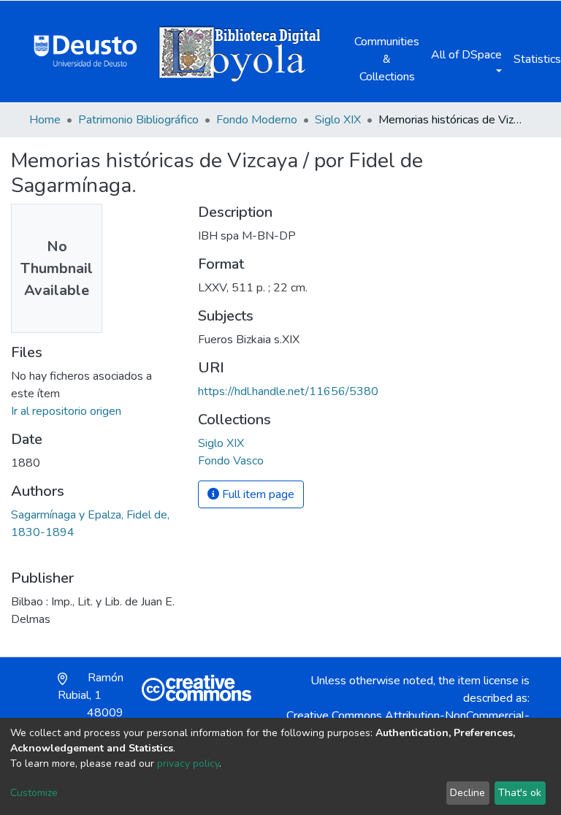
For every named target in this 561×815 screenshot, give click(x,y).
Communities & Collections (386, 59)
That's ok (519, 793)
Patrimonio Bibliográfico (138, 120)
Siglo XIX (338, 120)
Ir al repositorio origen (66, 411)
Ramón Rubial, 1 (90, 704)
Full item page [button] (256, 494)
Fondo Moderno (256, 120)
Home (45, 120)
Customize (34, 793)
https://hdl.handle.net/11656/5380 (288, 391)
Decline (467, 793)
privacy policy (188, 763)
